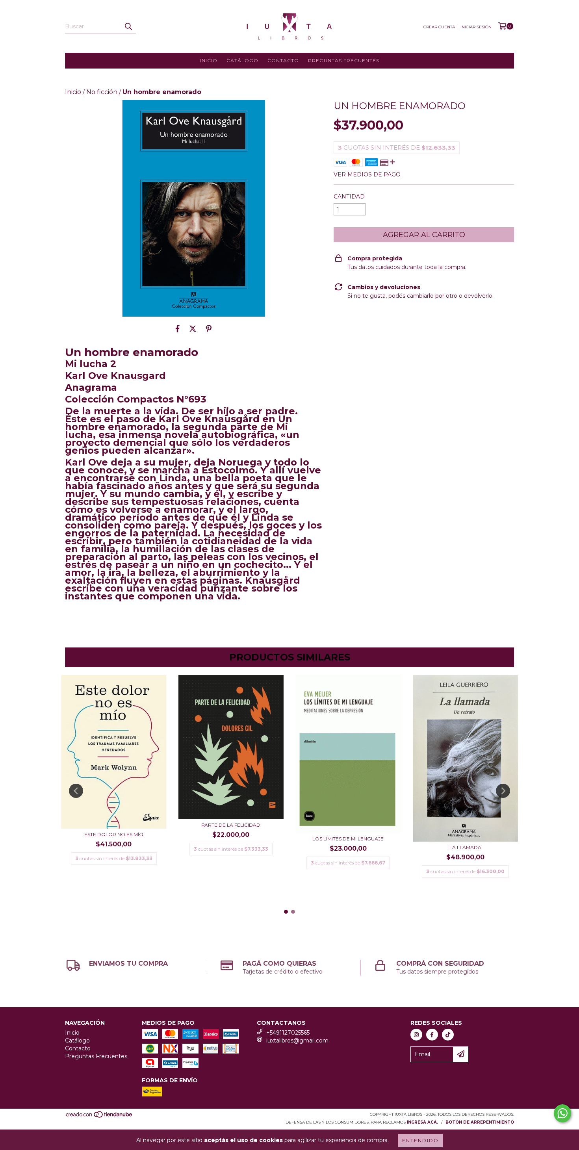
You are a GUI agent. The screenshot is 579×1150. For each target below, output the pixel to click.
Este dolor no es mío (113, 834)
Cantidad (349, 196)
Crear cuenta (439, 27)
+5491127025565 (288, 1032)
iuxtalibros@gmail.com (297, 1040)
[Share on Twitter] (193, 328)
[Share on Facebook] (178, 328)
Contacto (283, 60)
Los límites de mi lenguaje (348, 839)
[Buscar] (128, 26)
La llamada (465, 847)
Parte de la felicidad (230, 825)
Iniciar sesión (476, 27)
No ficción (101, 92)
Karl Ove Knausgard (115, 375)
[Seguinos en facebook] (432, 1035)
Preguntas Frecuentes (343, 60)
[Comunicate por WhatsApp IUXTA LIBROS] (562, 1113)
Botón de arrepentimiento (479, 1122)
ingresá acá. (422, 1122)
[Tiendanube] (99, 1116)
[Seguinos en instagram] (416, 1035)
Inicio (208, 60)
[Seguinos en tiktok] (448, 1035)
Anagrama (91, 387)
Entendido (420, 1140)
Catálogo (242, 60)
